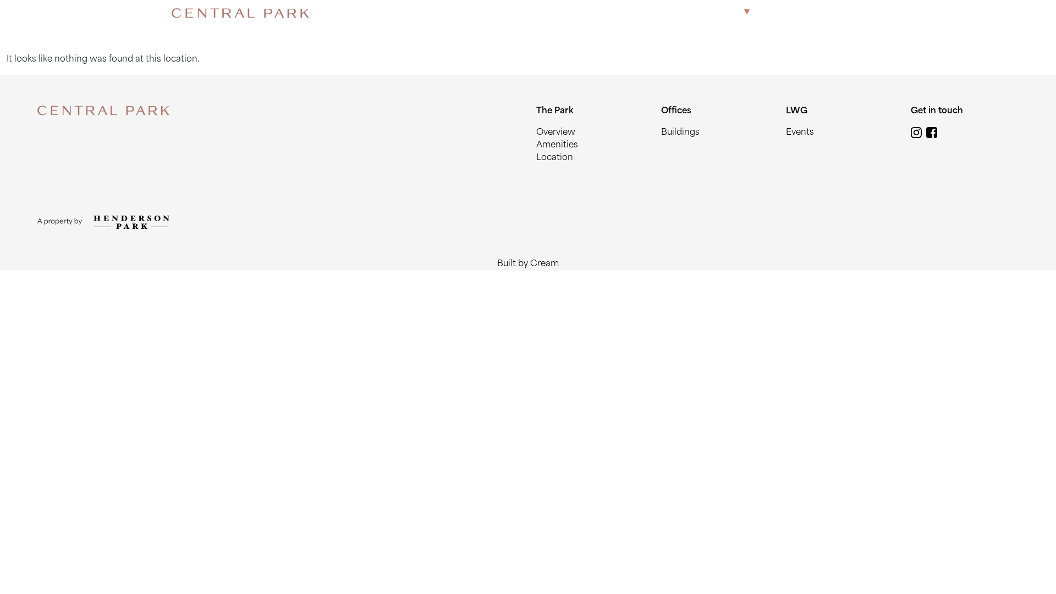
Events (800, 133)
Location (554, 158)
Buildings (680, 133)
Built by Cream (528, 264)
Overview (555, 133)
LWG (808, 13)
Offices (773, 13)
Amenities (557, 145)
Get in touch (853, 13)
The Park (721, 13)
